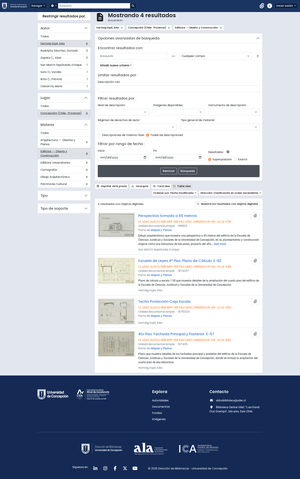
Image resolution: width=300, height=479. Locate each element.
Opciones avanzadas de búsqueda (129, 38)
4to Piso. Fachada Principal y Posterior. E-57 (176, 334)
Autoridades (160, 400)
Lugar (45, 97)
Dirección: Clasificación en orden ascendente (230, 193)
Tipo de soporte (54, 208)
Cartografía (64, 171)
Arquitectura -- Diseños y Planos (64, 142)
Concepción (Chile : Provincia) (64, 114)
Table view (184, 186)
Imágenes (159, 419)
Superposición (222, 159)
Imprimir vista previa (113, 186)
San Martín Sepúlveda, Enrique (64, 66)
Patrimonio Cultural (64, 185)
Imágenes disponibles (168, 105)
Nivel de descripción (111, 105)
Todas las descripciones (166, 135)
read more (220, 244)
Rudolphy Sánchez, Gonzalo (64, 51)
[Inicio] (16, 5)
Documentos (161, 407)
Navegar (37, 5)
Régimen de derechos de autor (119, 120)
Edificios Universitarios (64, 163)
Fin (155, 151)
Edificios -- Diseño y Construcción (64, 153)
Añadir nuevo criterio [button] (114, 65)
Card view (163, 186)
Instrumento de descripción (227, 105)
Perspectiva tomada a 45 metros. (168, 216)
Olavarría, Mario (64, 87)
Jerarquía (141, 186)
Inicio (101, 151)
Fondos (157, 413)
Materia (47, 124)
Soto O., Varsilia (64, 73)
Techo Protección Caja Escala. (164, 301)
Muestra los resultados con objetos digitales (229, 204)
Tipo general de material (197, 120)
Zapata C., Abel (64, 58)
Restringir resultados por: (64, 16)
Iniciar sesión (285, 5)
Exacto (242, 159)
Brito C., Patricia (64, 80)
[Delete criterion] (258, 56)
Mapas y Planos (161, 230)
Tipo (44, 195)
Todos (44, 36)
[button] (262, 6)
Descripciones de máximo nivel (123, 135)
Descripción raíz (109, 82)
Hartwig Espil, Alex (64, 44)
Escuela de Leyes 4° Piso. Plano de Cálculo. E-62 (179, 261)
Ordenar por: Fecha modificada (173, 193)
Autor (45, 28)
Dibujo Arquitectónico (64, 178)
